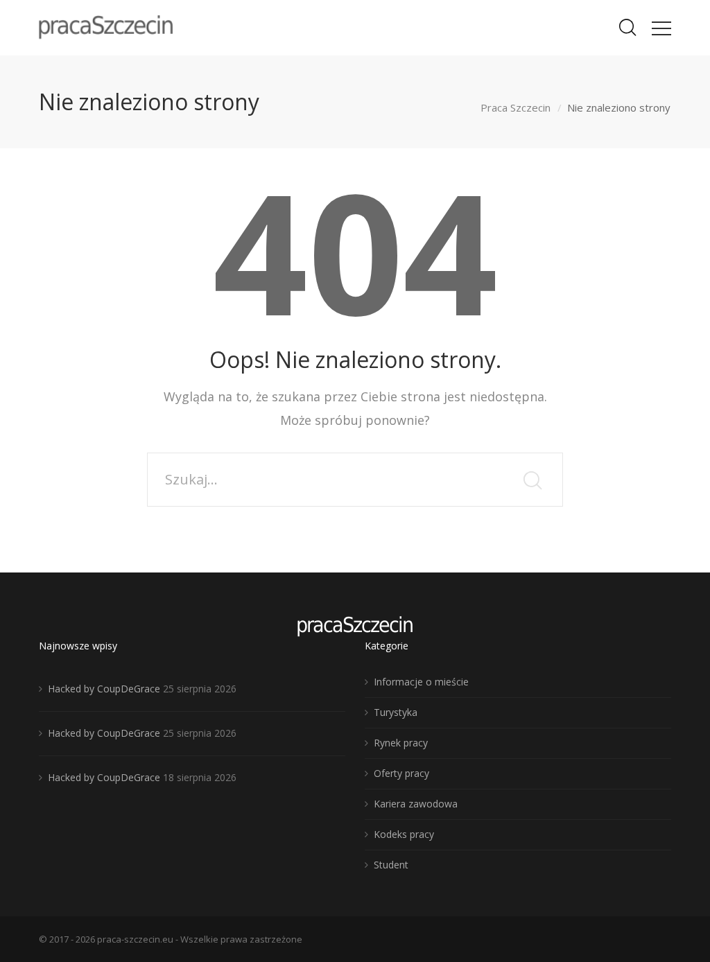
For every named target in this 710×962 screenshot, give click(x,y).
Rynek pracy (401, 742)
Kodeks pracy (404, 834)
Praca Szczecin (515, 107)
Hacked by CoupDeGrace (104, 688)
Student (391, 864)
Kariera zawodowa (416, 803)
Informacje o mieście (421, 681)
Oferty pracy (401, 773)
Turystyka (395, 712)
